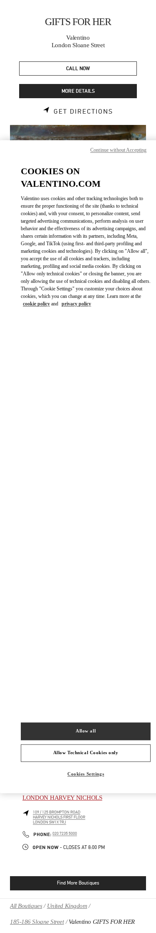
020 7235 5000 (64, 833)
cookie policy (36, 304)
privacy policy (76, 304)
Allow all (86, 730)
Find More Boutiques (78, 883)
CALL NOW (78, 69)
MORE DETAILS (78, 91)
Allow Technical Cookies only (86, 752)
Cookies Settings (85, 773)
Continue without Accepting (118, 150)
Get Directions (83, 111)
